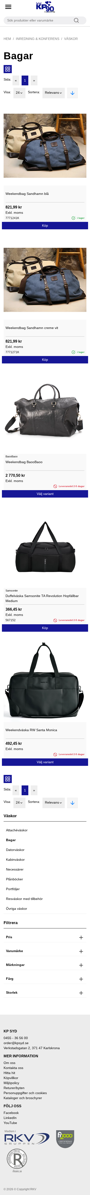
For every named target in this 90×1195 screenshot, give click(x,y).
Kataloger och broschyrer (23, 1098)
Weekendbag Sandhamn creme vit (32, 328)
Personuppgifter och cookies (25, 1093)
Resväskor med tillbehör (24, 899)
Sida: (7, 79)
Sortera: (34, 92)
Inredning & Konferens (37, 39)
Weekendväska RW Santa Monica (31, 730)
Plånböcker (14, 879)
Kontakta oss (13, 1068)
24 (18, 92)
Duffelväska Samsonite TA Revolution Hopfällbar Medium (42, 598)
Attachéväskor (17, 830)
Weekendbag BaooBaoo (24, 462)
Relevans (52, 92)
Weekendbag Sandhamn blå (27, 194)
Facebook (11, 1113)
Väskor (71, 39)
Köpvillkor (11, 1078)
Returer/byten (14, 1088)
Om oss (9, 1063)
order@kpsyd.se (16, 1043)
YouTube (10, 1123)
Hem (7, 39)
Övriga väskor (16, 908)
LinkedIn (10, 1118)
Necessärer (15, 869)
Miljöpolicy (11, 1083)
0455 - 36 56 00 (16, 1038)
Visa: (7, 92)
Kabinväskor (15, 859)
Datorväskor (15, 850)
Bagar (11, 840)
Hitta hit (9, 1073)
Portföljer (13, 889)
